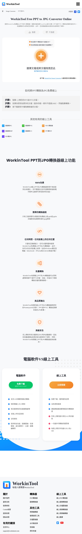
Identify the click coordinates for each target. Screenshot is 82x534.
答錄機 (32, 527)
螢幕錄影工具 (34, 516)
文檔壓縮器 (34, 519)
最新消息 (6, 502)
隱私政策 (6, 517)
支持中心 (6, 527)
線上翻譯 (59, 517)
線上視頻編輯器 (62, 513)
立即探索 (61, 385)
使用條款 (6, 506)
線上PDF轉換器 (62, 498)
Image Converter (11, 11)
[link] (2, 11)
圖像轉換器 (34, 502)
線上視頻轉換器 (62, 509)
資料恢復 (33, 531)
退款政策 (6, 513)
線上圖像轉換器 (62, 502)
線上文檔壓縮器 (62, 506)
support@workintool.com (11, 531)
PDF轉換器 (34, 498)
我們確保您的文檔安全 (41, 71)
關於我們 (6, 498)
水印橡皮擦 (34, 523)
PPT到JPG (21, 11)
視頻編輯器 (34, 512)
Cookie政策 (7, 509)
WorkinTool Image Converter (52, 78)
